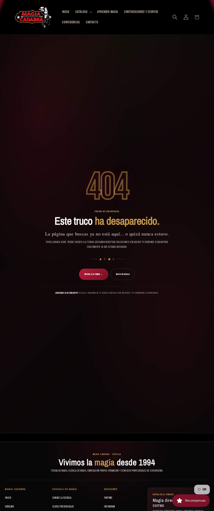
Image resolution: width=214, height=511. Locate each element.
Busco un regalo (123, 274)
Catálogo (9, 506)
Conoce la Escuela (61, 498)
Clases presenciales (63, 506)
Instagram (109, 506)
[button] (83, 12)
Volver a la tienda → (93, 274)
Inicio (8, 498)
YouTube (108, 498)
